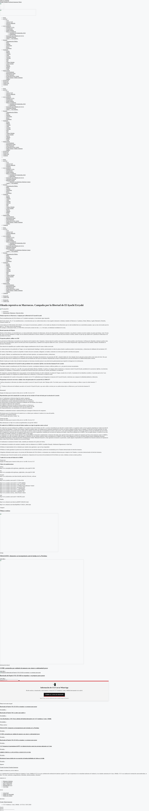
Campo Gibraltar (10, 62)
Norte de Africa (20, 313)
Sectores (5, 40)
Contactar (5, 84)
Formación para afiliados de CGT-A (15, 35)
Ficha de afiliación (10, 23)
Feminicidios (12, 34)
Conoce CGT (9, 22)
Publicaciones (6, 70)
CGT (7, 20)
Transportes (9, 45)
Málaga (8, 52)
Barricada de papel (10, 73)
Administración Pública (12, 41)
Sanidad (8, 44)
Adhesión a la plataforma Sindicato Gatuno (19, 182)
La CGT (5, 19)
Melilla (8, 68)
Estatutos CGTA (10, 27)
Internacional (6, 313)
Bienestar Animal (10, 180)
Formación (5, 81)
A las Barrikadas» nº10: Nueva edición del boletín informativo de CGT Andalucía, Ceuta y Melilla (25, 718)
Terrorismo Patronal (11, 37)
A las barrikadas (10, 72)
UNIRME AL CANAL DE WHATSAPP (54, 694)
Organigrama (9, 29)
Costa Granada (10, 63)
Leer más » (2, 558)
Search (1, 680)
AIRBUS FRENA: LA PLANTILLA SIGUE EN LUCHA (15, 752)
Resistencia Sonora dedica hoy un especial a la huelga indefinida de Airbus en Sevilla (22, 758)
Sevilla (8, 51)
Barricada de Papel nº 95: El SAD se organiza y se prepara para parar (22, 675)
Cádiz (7, 55)
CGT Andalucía (7, 26)
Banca (7, 47)
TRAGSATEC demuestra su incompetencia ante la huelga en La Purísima (23, 556)
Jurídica (8, 79)
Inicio (4, 17)
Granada (8, 56)
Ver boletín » (3, 709)
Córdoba (8, 54)
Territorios (5, 49)
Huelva (8, 65)
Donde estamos (10, 30)
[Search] (19, 680)
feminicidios (12, 176)
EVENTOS (6, 80)
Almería (8, 66)
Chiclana (8, 58)
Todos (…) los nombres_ (12, 38)
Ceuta (7, 69)
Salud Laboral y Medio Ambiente (14, 77)
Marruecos (12, 313)
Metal (7, 42)
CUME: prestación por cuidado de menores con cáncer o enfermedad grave (24, 668)
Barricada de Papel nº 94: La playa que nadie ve (12, 712)
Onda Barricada (10, 75)
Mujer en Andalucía (11, 31)
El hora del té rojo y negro (12, 76)
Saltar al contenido (4, 0)
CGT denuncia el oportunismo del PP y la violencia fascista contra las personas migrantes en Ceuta (26, 746)
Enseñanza (8, 48)
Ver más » (2, 731)
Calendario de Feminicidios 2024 (17, 33)
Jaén (7, 61)
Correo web (6, 83)
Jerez (7, 59)
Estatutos (8, 24)
